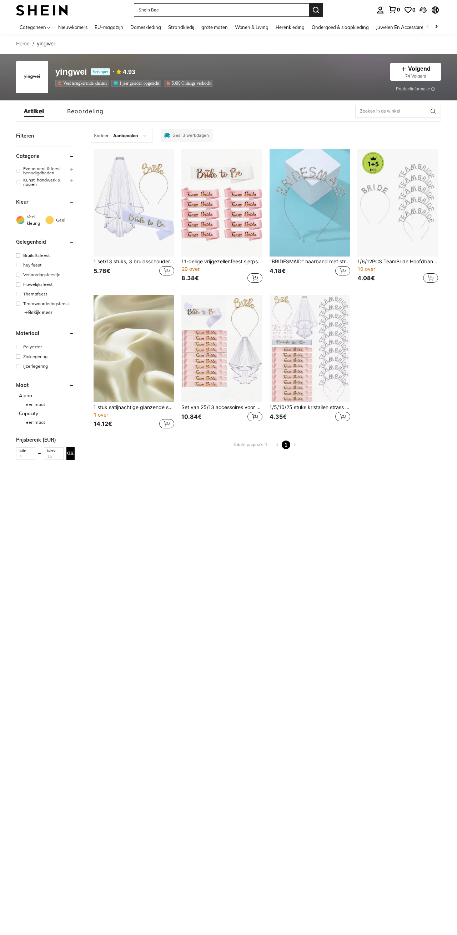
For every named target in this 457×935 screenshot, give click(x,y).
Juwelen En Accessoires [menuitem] (401, 27)
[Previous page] (277, 445)
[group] (45, 170)
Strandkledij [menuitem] (181, 27)
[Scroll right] (436, 27)
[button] (423, 10)
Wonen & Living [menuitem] (251, 27)
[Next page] (294, 445)
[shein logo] (42, 10)
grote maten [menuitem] (214, 27)
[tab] (34, 111)
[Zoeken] (316, 10)
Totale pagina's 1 (250, 444)
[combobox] (121, 135)
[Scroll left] (427, 27)
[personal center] (380, 10)
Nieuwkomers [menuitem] (72, 27)
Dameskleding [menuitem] (145, 27)
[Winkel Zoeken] (433, 111)
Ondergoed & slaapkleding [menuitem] (340, 27)
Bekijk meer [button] (40, 312)
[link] (394, 9)
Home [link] (23, 43)
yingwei (71, 72)
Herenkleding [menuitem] (290, 27)
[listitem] (83, 83)
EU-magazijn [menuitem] (109, 27)
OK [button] (70, 453)
